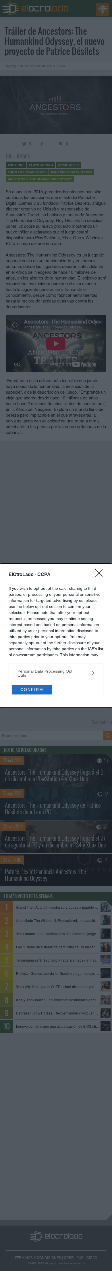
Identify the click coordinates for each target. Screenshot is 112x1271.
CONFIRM (31, 689)
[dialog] (56, 636)
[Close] (100, 574)
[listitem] (56, 673)
